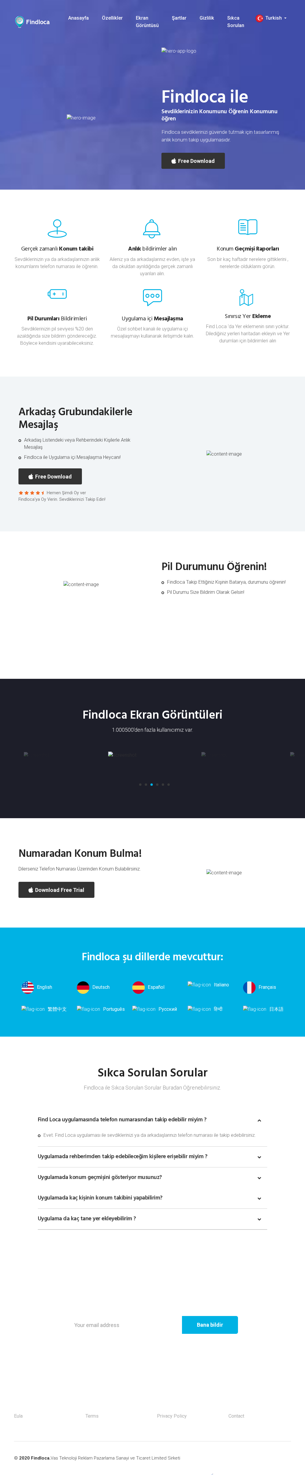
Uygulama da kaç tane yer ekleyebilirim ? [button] (87, 1218)
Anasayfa (78, 18)
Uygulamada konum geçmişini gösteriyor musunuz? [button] (100, 1177)
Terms (92, 1416)
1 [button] (139, 786)
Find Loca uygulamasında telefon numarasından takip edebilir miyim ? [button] (122, 1119)
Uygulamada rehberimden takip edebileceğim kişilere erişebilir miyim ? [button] (123, 1156)
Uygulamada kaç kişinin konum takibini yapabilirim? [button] (100, 1198)
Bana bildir (210, 1325)
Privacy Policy (172, 1416)
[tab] (152, 1120)
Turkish (273, 18)
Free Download (196, 161)
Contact (236, 1416)
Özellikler (112, 18)
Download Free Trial (59, 890)
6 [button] (167, 786)
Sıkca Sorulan (235, 21)
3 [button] (150, 786)
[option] (64, 755)
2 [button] (145, 786)
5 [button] (162, 786)
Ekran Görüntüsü (147, 21)
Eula (18, 1416)
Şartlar (179, 18)
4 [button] (156, 786)
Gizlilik (207, 18)
